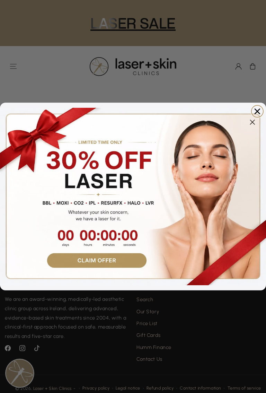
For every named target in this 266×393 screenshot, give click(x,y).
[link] (133, 196)
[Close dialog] (257, 111)
